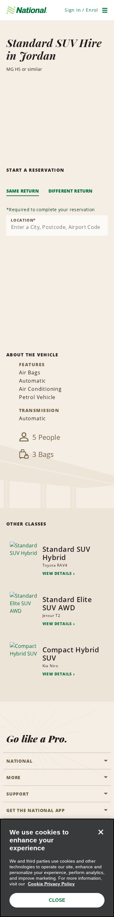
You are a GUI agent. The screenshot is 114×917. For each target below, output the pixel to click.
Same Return (22, 191)
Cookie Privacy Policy (51, 883)
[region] (57, 868)
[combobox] (57, 225)
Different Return (70, 191)
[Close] (100, 832)
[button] (81, 10)
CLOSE (57, 900)
